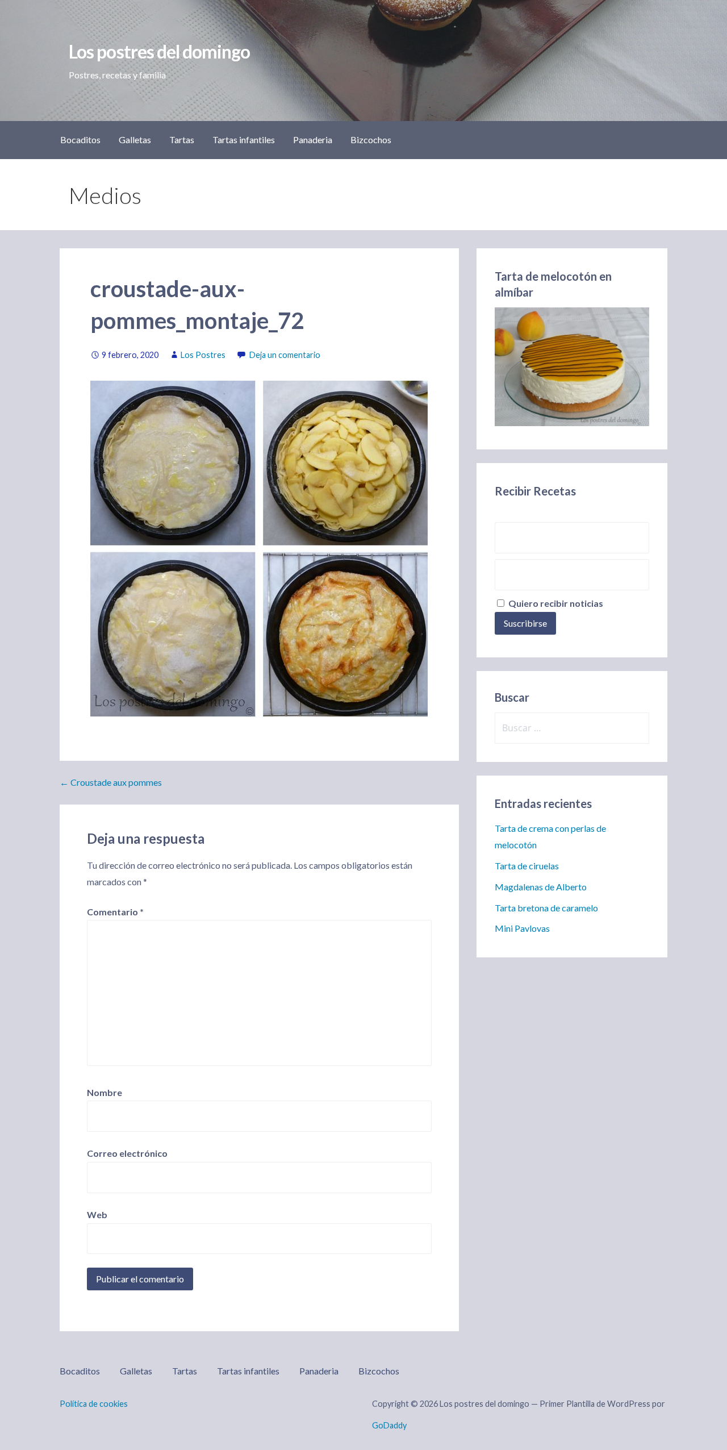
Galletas (135, 139)
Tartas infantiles (243, 139)
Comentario (115, 911)
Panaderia (312, 139)
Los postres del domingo (159, 51)
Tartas (181, 139)
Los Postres (203, 355)
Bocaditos (80, 139)
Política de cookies (94, 1404)
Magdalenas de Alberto (541, 886)
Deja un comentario (284, 355)
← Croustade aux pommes (111, 782)
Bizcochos (370, 139)
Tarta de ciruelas (527, 865)
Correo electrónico (127, 1153)
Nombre (104, 1092)
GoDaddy (389, 1425)
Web (97, 1214)
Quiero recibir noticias (555, 603)
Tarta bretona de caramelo (546, 907)
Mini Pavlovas (522, 928)
